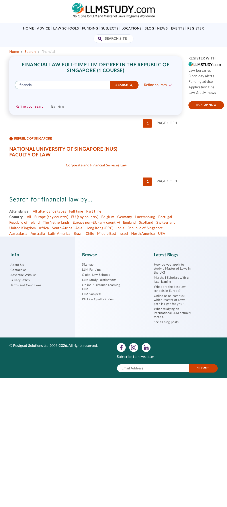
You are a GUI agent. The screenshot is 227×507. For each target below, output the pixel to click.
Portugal (165, 217)
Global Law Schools (96, 274)
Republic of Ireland (24, 222)
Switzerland (166, 222)
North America (143, 233)
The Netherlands (56, 222)
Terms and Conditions (25, 285)
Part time (93, 211)
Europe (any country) (51, 217)
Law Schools (66, 28)
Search (30, 51)
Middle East (106, 233)
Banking (57, 106)
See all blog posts (166, 322)
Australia (38, 233)
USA (161, 233)
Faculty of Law (30, 154)
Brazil (78, 233)
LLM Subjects (91, 294)
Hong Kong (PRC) (100, 228)
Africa (44, 228)
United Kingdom (22, 228)
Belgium (107, 217)
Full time (76, 211)
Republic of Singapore (145, 228)
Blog (149, 28)
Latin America (59, 233)
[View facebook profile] (121, 347)
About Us (17, 264)
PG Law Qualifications (98, 299)
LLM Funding (91, 269)
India (120, 228)
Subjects (109, 28)
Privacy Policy (20, 280)
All (29, 217)
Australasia (18, 233)
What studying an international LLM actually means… (172, 313)
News (162, 28)
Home (28, 28)
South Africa (62, 228)
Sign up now (206, 105)
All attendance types (49, 211)
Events (177, 28)
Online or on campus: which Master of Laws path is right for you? (169, 300)
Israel (123, 233)
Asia (78, 228)
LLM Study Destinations (99, 280)
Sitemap (88, 264)
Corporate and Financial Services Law (96, 165)
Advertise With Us (23, 275)
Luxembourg (145, 217)
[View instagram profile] (133, 347)
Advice (43, 28)
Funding (90, 28)
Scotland (146, 222)
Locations (131, 28)
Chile (90, 233)
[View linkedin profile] (146, 347)
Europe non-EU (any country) (96, 222)
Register (195, 28)
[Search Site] (100, 39)
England (129, 222)
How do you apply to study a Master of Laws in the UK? (172, 268)
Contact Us (18, 270)
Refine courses (155, 85)
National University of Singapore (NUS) (63, 149)
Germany (124, 217)
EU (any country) (84, 217)
